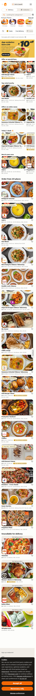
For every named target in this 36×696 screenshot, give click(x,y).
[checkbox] (4, 23)
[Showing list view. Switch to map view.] (33, 14)
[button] (4, 4)
